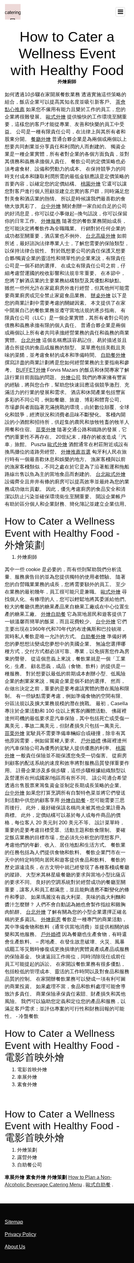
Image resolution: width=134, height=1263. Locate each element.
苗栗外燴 (46, 429)
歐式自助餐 (98, 1184)
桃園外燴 (91, 183)
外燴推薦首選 (76, 452)
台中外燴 (51, 206)
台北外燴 (31, 340)
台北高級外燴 (101, 236)
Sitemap (14, 1222)
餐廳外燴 (41, 139)
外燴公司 (71, 377)
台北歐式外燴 (111, 474)
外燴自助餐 (53, 614)
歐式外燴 (56, 116)
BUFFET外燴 (31, 370)
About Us (15, 1246)
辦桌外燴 (101, 295)
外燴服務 (51, 221)
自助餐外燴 (113, 355)
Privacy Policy (20, 1234)
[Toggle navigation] (120, 12)
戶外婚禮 (91, 740)
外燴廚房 (51, 919)
